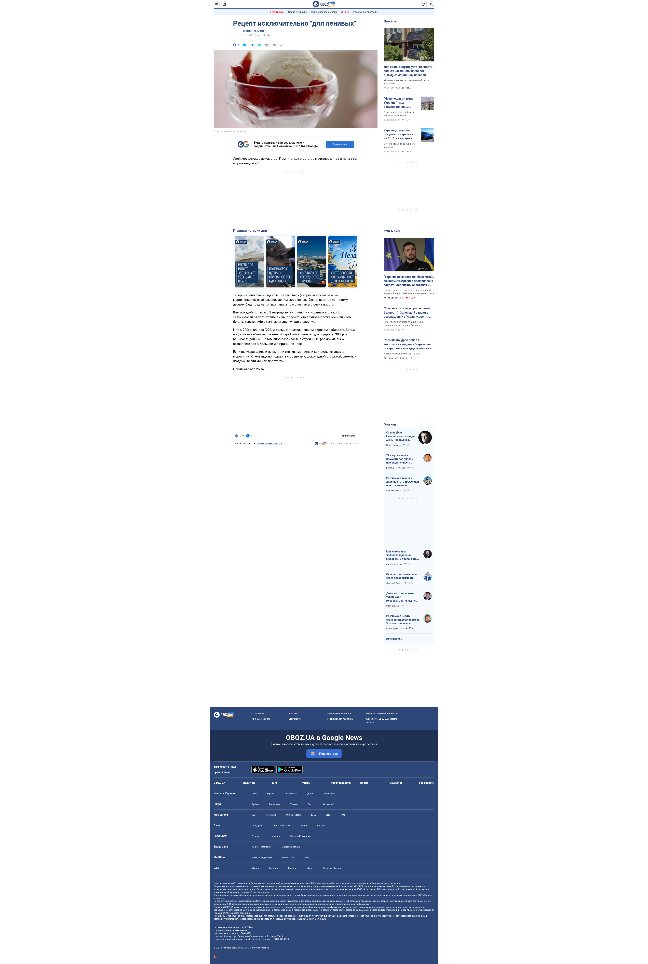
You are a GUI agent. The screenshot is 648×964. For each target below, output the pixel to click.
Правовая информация (339, 713)
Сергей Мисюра (393, 491)
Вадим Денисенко (394, 628)
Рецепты (256, 836)
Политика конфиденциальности (381, 713)
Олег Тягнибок (393, 606)
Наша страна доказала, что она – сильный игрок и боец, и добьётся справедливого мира (409, 292)
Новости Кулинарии (300, 836)
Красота (292, 868)
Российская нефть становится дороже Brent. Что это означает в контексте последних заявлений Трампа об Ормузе (403, 619)
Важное (390, 21)
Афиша (255, 868)
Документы (295, 719)
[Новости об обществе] (320, 444)
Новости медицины (261, 857)
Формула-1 (328, 804)
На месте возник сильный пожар (402, 353)
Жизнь (306, 782)
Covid (306, 857)
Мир (275, 782)
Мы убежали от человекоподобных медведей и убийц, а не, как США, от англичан (401, 555)
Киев (253, 793)
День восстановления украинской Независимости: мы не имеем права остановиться (401, 597)
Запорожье (291, 793)
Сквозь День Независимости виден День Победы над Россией (400, 436)
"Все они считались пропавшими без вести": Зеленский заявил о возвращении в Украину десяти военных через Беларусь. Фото (407, 313)
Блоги (364, 782)
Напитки (275, 836)
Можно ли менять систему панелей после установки (406, 82)
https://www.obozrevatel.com (325, 883)
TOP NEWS (392, 231)
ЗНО (328, 815)
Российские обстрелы (365, 12)
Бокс (310, 804)
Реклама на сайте (260, 719)
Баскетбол (274, 804)
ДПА (313, 815)
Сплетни (273, 868)
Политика (249, 782)
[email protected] (252, 939)
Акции (303, 825)
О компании (257, 713)
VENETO (345, 12)
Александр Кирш (394, 564)
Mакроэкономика (291, 847)
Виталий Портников (396, 468)
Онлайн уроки (293, 815)
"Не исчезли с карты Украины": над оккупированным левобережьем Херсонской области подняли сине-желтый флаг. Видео (400, 103)
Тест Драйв (257, 825)
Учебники (271, 815)
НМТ (343, 815)
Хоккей (294, 804)
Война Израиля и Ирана (323, 12)
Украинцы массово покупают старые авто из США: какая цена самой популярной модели (400, 134)
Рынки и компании (261, 847)
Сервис (321, 825)
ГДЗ (253, 815)
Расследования (341, 782)
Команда (294, 713)
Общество (395, 782)
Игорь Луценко (393, 445)
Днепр (310, 793)
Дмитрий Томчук (394, 583)
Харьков (271, 793)
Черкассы (329, 793)
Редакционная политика (270, 443)
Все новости (426, 782)
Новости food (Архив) (253, 31)
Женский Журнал (332, 868)
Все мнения (393, 638)
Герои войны (277, 12)
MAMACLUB (288, 857)
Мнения (390, 424)
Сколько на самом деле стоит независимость (401, 576)
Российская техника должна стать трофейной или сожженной (402, 482)
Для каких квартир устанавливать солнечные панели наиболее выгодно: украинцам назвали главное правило (408, 71)
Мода (309, 868)
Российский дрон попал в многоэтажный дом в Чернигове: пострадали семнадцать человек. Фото (408, 344)
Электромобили (281, 825)
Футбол (255, 804)
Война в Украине (297, 12)
